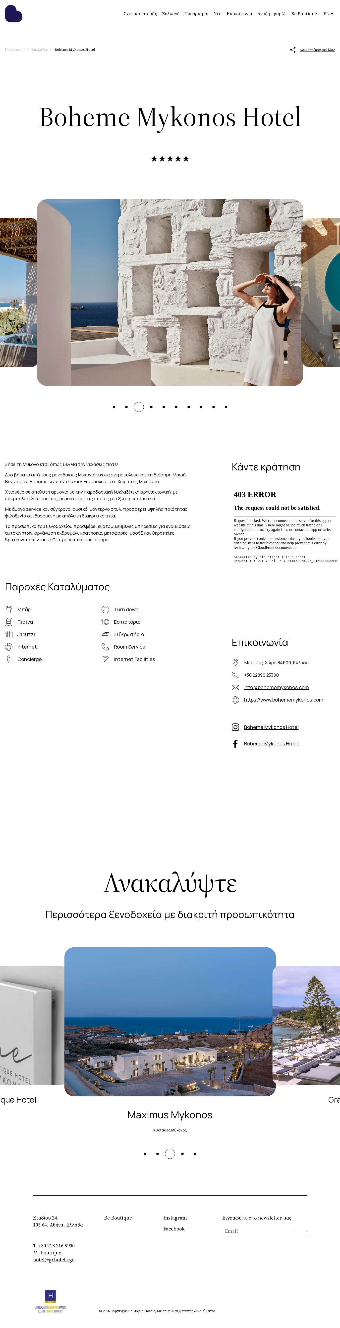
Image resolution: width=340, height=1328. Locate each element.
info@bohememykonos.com (276, 687)
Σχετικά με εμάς (140, 13)
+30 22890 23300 (261, 675)
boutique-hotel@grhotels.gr (53, 1256)
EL (326, 13)
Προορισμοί (196, 13)
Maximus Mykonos (170, 1114)
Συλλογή (170, 13)
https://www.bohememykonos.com (283, 699)
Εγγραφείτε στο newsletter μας (256, 1217)
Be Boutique (304, 13)
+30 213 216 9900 (56, 1245)
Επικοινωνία (239, 13)
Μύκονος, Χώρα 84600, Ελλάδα (276, 662)
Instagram (175, 1217)
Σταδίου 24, (46, 1217)
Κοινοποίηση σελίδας (317, 49)
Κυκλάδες (39, 49)
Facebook (174, 1228)
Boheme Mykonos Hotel (271, 727)
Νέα (218, 13)
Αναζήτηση (268, 13)
